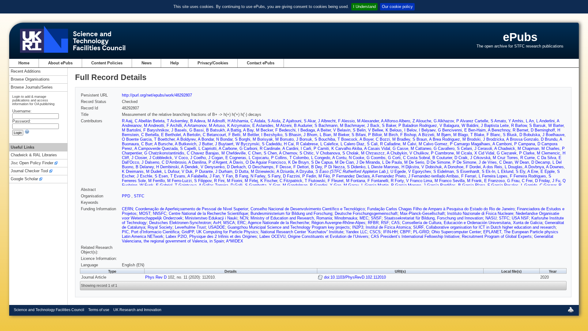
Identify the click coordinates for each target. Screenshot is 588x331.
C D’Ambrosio (174, 162)
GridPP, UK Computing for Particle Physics (220, 232)
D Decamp (540, 162)
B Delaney (145, 167)
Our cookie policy (397, 6)
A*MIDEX (234, 241)
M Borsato (284, 139)
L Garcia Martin (375, 185)
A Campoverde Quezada (156, 148)
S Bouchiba (325, 139)
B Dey (316, 167)
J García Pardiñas (440, 185)
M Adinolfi (216, 121)
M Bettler (251, 134)
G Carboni (248, 148)
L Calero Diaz (352, 144)
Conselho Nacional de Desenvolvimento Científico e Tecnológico (308, 209)
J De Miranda (368, 162)
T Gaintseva (186, 185)
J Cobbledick (160, 157)
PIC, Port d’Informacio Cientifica (150, 232)
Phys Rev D (156, 277)
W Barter (556, 125)
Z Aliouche (422, 121)
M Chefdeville (233, 153)
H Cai (289, 144)
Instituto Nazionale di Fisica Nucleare (480, 213)
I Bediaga (306, 130)
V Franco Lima (419, 180)
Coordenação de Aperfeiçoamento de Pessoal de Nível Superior (191, 209)
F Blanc (493, 134)
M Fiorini (234, 180)
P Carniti (321, 148)
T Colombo (299, 157)
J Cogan (215, 157)
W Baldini (470, 125)
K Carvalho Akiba (346, 148)
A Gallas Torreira (213, 185)
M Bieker (341, 134)
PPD (126, 196)
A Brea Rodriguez (444, 139)
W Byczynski (247, 144)
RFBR (373, 222)
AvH (217, 222)
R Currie (527, 157)
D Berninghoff (543, 130)
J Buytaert (224, 144)
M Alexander (368, 121)
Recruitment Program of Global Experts (497, 236)
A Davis (236, 162)
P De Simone (464, 162)
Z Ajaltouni (292, 121)
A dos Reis (492, 167)
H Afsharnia (238, 121)
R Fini (219, 180)
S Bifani (359, 134)
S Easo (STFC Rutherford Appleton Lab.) (351, 171)
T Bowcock (347, 139)
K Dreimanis (133, 171)
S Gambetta (255, 185)
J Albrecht (327, 121)
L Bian (325, 134)
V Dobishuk (431, 167)
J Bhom (310, 134)
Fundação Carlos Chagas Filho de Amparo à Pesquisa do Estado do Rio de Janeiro (440, 209)
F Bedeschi (285, 130)
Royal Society (160, 227)
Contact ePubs (260, 63)
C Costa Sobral (416, 157)
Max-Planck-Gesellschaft (422, 213)
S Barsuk (537, 125)
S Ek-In (488, 171)
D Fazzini (291, 176)
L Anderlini (545, 121)
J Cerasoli (483, 148)
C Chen (254, 153)
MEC (364, 218)
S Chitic (307, 153)
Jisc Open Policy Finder (32, 163)
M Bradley (401, 139)
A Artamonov (195, 125)
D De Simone (438, 162)
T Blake (477, 134)
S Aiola (274, 121)
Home (23, 63)
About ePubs (60, 63)
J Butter (206, 144)
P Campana (524, 144)
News (146, 63)
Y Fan (227, 176)
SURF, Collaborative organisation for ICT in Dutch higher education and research (484, 227)
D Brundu (549, 139)
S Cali (372, 144)
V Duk (187, 171)
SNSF (376, 218)
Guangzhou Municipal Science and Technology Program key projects (289, 227)
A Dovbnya (534, 167)
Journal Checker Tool (29, 171)
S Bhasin (293, 134)
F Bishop (408, 134)
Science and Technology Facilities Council (49, 310)
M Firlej (251, 180)
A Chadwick (504, 148)
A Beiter (324, 130)
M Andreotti (154, 125)
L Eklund (505, 171)
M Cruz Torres (505, 157)
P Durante (204, 171)
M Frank (474, 180)
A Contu (339, 157)
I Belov (410, 130)
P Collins (279, 157)
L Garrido (529, 185)
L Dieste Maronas (383, 167)
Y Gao (335, 185)
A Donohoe (453, 167)
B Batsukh (215, 130)
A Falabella (197, 176)
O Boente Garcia (137, 139)
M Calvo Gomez (433, 144)
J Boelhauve (553, 134)
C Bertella (150, 134)
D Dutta (241, 171)
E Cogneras (235, 157)
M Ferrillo (156, 180)
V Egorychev (419, 171)
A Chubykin (397, 153)
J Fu (556, 180)
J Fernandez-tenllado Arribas (433, 176)
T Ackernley (177, 121)
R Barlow (519, 125)
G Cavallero (444, 148)
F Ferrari (468, 176)
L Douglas (513, 167)
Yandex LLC (356, 232)
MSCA (229, 222)
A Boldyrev (186, 139)
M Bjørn (444, 134)
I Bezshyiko (271, 134)
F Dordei (473, 167)
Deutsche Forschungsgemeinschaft (366, 213)
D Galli (237, 185)
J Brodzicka (493, 139)
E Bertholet (171, 134)
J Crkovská (480, 157)
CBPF (405, 232)
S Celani (464, 148)
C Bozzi (383, 139)
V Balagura (449, 125)
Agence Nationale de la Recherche (278, 222)
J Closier (139, 157)
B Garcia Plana (471, 185)
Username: (22, 111)
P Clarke (526, 153)
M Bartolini (131, 130)
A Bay (248, 130)
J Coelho (198, 157)
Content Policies (107, 63)
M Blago (460, 134)
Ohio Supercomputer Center (456, 232)
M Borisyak (263, 139)
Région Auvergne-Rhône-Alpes (338, 222)
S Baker (389, 125)
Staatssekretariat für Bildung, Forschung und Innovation (433, 218)
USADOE (216, 227)
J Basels (179, 130)
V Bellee (375, 130)
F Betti (234, 134)
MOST (144, 213)
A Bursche (163, 144)
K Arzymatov (238, 125)
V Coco (181, 157)
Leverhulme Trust (190, 227)
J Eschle (144, 176)
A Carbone (228, 148)
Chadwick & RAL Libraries (34, 155)
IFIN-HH (390, 232)
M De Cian (344, 162)
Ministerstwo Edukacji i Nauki (211, 218)
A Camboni (502, 144)
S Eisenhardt (467, 171)
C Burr (146, 144)
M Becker (264, 130)
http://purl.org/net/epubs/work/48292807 (157, 95)
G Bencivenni (450, 130)
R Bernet (520, 130)
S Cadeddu (271, 144)
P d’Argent (218, 162)
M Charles (550, 148)
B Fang (241, 176)
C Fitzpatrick (291, 180)
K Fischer (268, 180)
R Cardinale (270, 148)
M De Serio (414, 162)
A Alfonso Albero (395, 121)
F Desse (283, 167)
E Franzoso (494, 180)
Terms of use (98, 310)
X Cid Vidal (484, 153)
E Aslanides (262, 125)
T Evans (177, 176)
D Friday (542, 180)
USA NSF (520, 218)
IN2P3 (357, 227)
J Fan (214, 176)
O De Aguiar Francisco (266, 162)
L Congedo (320, 157)
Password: (21, 121)
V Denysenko (212, 167)
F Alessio (346, 121)
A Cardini (290, 148)
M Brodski (471, 139)
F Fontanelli (378, 180)
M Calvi (409, 144)
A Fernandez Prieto (389, 176)
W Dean (522, 162)
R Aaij (127, 121)
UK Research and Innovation (137, 310)
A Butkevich (185, 144)
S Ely (520, 171)
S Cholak (350, 153)
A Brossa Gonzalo (522, 139)
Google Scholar (24, 179)
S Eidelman (443, 171)
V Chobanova (328, 153)
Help (174, 63)
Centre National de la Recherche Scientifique (208, 213)
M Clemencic (548, 153)
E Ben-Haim (475, 130)
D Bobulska (529, 134)
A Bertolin (191, 134)
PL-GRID (421, 232)
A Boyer (366, 139)
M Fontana (355, 180)
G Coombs (376, 157)
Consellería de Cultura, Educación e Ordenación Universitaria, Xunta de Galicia (472, 222)
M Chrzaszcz (373, 153)
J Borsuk (304, 139)
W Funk (146, 185)
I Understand (364, 6)
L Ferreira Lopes (493, 176)
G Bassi (196, 130)
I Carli (306, 148)
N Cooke (356, 157)
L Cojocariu (259, 157)
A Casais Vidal (377, 148)
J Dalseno (150, 162)
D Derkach (236, 167)
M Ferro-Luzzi (179, 180)
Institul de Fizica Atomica (388, 227)
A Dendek (189, 167)
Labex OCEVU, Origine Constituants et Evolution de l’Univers (313, 236)
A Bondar (206, 139)
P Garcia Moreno (406, 185)
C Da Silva (546, 157)
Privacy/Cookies (213, 63)
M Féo (324, 176)
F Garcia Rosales (503, 185)
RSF (385, 222)
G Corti (394, 157)
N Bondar (224, 139)
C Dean (505, 162)
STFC (139, 196)
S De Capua (322, 162)
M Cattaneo (421, 148)
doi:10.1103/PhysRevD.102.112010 (355, 277)
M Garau (351, 185)
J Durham (223, 171)
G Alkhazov (444, 121)
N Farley (258, 176)
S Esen (161, 176)
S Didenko (356, 167)
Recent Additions (26, 71)
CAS (395, 222)
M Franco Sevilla (450, 180)
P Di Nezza (334, 167)
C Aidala (258, 121)
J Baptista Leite (495, 125)
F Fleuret (336, 180)
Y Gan (274, 185)
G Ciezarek (507, 153)
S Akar (309, 121)
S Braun (420, 139)
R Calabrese (307, 144)
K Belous (394, 130)
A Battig (234, 130)
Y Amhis (515, 121)
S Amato (498, 121)
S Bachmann (326, 125)
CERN (127, 209)
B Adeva (197, 121)
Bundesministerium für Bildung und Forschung (291, 213)
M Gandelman (295, 185)
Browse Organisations (30, 79)
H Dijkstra (410, 167)
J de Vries (488, 162)
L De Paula (392, 162)
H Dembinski (167, 167)
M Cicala (464, 153)
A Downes (555, 167)
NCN (244, 218)
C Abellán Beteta (149, 121)
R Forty (397, 180)
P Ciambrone (442, 153)
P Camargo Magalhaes (470, 144)
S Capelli (188, 148)
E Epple (548, 171)
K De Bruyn (298, 162)
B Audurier (303, 125)
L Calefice (329, 144)
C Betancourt (214, 134)
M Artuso (217, 125)
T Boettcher (164, 139)
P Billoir (375, 134)
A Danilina (197, 162)
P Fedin (309, 176)
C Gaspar (548, 185)
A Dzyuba (304, 171)
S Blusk (510, 134)
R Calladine (390, 144)
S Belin (359, 130)
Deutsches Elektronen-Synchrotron (180, 222)
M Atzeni (284, 125)
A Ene (532, 171)
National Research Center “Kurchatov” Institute (302, 232)
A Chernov (288, 153)
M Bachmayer (352, 125)
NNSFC (159, 213)
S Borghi (242, 139)
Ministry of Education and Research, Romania (291, 218)
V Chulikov (418, 153)
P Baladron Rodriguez (417, 125)
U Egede (398, 171)
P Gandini (318, 185)
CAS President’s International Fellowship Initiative (415, 236)
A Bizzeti (426, 134)
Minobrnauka (345, 218)
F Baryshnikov (156, 130)
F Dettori (301, 167)
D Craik (461, 157)
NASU (490, 218)
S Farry (274, 176)
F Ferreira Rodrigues (528, 176)
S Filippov (203, 180)
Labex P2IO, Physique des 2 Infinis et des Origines (211, 236)
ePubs (520, 37)
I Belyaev (427, 130)
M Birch (391, 134)
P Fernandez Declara (351, 176)
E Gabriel (164, 185)
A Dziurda (285, 171)
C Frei (527, 180)
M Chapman (528, 148)
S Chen (270, 153)
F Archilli (174, 125)
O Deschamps (260, 167)
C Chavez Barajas (203, 153)
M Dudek (154, 171)
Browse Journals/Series (32, 87)
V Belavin (341, 130)
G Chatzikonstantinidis (164, 153)
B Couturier (442, 157)
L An (530, 121)
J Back (373, 125)
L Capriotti (207, 148)
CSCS (375, 232)
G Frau (513, 180)
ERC (241, 222)
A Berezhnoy (499, 130)
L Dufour (171, 171)
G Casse (400, 148)
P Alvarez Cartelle (472, 121)
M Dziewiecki (262, 171)
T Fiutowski (315, 180)
